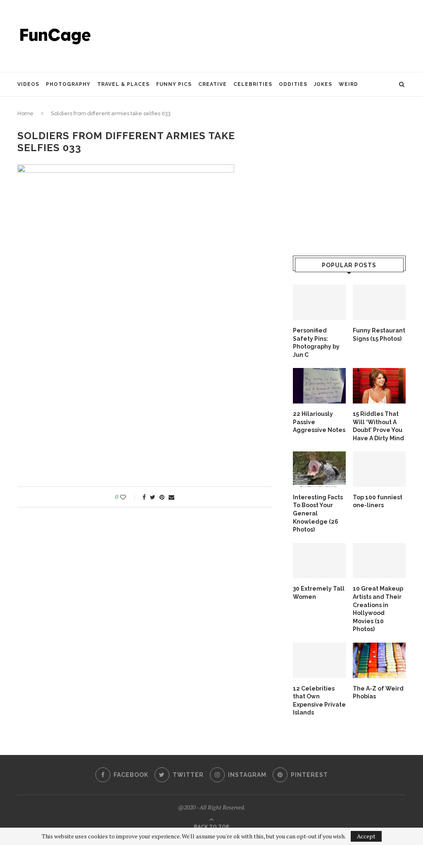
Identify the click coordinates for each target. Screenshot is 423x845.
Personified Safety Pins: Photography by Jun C (316, 342)
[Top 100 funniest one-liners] (379, 469)
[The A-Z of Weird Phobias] (379, 660)
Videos (28, 84)
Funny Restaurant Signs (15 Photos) (379, 334)
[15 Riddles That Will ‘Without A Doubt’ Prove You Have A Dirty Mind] (379, 386)
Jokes (323, 84)
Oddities (293, 84)
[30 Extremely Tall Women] (319, 561)
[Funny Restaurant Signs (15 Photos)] (379, 302)
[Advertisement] (255, 35)
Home (25, 113)
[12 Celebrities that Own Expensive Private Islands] (319, 660)
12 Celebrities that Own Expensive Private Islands (319, 700)
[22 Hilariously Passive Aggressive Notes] (319, 386)
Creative (212, 84)
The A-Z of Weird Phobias (378, 692)
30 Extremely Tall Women (319, 592)
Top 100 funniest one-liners (377, 501)
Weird (348, 84)
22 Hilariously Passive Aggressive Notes (319, 422)
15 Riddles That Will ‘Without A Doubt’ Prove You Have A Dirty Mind (378, 426)
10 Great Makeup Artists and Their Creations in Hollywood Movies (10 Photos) (378, 608)
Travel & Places (123, 84)
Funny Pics (174, 84)
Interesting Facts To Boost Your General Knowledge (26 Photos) (318, 513)
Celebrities (252, 84)
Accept (366, 836)
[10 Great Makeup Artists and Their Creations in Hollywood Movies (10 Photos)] (379, 561)
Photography (68, 84)
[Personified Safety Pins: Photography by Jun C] (319, 302)
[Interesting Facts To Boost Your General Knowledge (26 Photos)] (319, 469)
